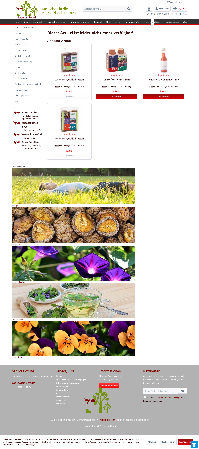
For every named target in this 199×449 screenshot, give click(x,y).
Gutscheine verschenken (26, 27)
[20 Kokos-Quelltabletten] (69, 60)
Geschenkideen (22, 44)
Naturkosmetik (21, 78)
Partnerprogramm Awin (110, 379)
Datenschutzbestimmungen (170, 397)
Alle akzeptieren (168, 442)
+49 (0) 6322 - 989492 (23, 383)
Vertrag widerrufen (109, 385)
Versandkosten (107, 419)
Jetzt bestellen (116, 97)
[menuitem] (107, 9)
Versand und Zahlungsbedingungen (71, 379)
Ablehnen (152, 442)
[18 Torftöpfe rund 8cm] (116, 60)
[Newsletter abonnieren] (182, 391)
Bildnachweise (62, 386)
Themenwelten (21, 90)
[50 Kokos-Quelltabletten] (69, 119)
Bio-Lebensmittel (22, 56)
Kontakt (59, 376)
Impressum (60, 403)
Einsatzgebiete (21, 95)
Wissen (18, 101)
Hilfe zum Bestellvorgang (110, 376)
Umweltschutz (62, 390)
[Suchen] (129, 9)
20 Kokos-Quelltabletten (69, 79)
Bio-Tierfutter (21, 73)
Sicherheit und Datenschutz (68, 383)
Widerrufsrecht (62, 396)
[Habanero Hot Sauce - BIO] (163, 60)
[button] (194, 444)
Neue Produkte (21, 39)
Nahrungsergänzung (23, 61)
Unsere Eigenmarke (23, 50)
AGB (57, 393)
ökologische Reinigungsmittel (28, 84)
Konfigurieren (185, 442)
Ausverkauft (69, 97)
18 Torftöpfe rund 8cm (117, 79)
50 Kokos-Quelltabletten (69, 138)
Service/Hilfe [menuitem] (175, 2)
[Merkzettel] (149, 9)
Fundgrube (19, 33)
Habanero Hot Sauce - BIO (163, 79)
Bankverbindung (63, 400)
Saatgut (18, 67)
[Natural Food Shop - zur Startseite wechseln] (27, 9)
